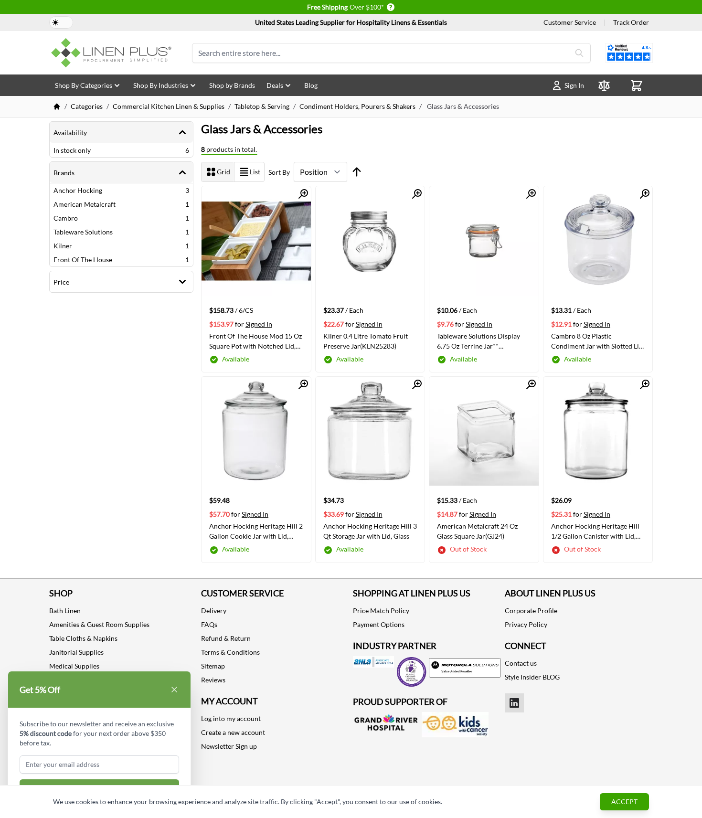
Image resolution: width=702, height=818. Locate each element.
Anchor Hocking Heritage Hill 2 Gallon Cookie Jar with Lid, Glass (256, 531)
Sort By (279, 172)
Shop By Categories (83, 85)
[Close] (174, 689)
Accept (624, 801)
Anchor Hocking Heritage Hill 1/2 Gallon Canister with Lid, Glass (595, 531)
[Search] (579, 53)
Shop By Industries (160, 85)
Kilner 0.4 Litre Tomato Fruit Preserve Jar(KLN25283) (365, 341)
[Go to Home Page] (56, 106)
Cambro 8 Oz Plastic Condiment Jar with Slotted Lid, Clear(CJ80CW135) (597, 341)
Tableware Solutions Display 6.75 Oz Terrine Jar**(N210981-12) (478, 341)
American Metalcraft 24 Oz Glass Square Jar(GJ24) (477, 531)
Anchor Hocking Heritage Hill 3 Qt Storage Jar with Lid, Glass (370, 531)
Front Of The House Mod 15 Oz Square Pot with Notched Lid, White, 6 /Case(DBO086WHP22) (255, 341)
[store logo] (113, 53)
